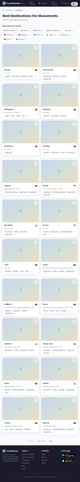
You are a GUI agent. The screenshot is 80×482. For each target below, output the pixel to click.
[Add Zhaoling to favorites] (74, 124)
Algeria (51, 35)
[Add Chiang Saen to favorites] (74, 321)
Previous (31, 441)
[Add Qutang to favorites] (36, 47)
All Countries (26, 460)
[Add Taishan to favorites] (36, 400)
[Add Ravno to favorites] (74, 282)
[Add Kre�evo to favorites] (36, 282)
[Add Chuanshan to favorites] (36, 124)
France (38, 30)
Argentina (65, 35)
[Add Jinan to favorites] (36, 242)
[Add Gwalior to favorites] (74, 361)
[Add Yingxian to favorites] (36, 163)
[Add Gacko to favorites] (36, 361)
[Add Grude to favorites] (74, 242)
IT (75, 4)
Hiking (43, 454)
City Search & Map (27, 457)
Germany (9, 35)
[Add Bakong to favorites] (74, 400)
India (69, 30)
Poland (25, 30)
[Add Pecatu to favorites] (74, 203)
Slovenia (21, 39)
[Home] (3, 10)
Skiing (43, 463)
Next (50, 441)
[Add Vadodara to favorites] (36, 321)
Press (24, 469)
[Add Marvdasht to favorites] (36, 203)
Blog (23, 466)
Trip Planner (9, 10)
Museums (45, 460)
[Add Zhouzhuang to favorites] (74, 47)
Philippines (24, 35)
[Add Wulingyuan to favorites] (36, 87)
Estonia (38, 35)
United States (11, 30)
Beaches (44, 457)
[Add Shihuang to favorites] (74, 87)
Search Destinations (28, 454)
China (8, 39)
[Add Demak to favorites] (74, 163)
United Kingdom (54, 30)
